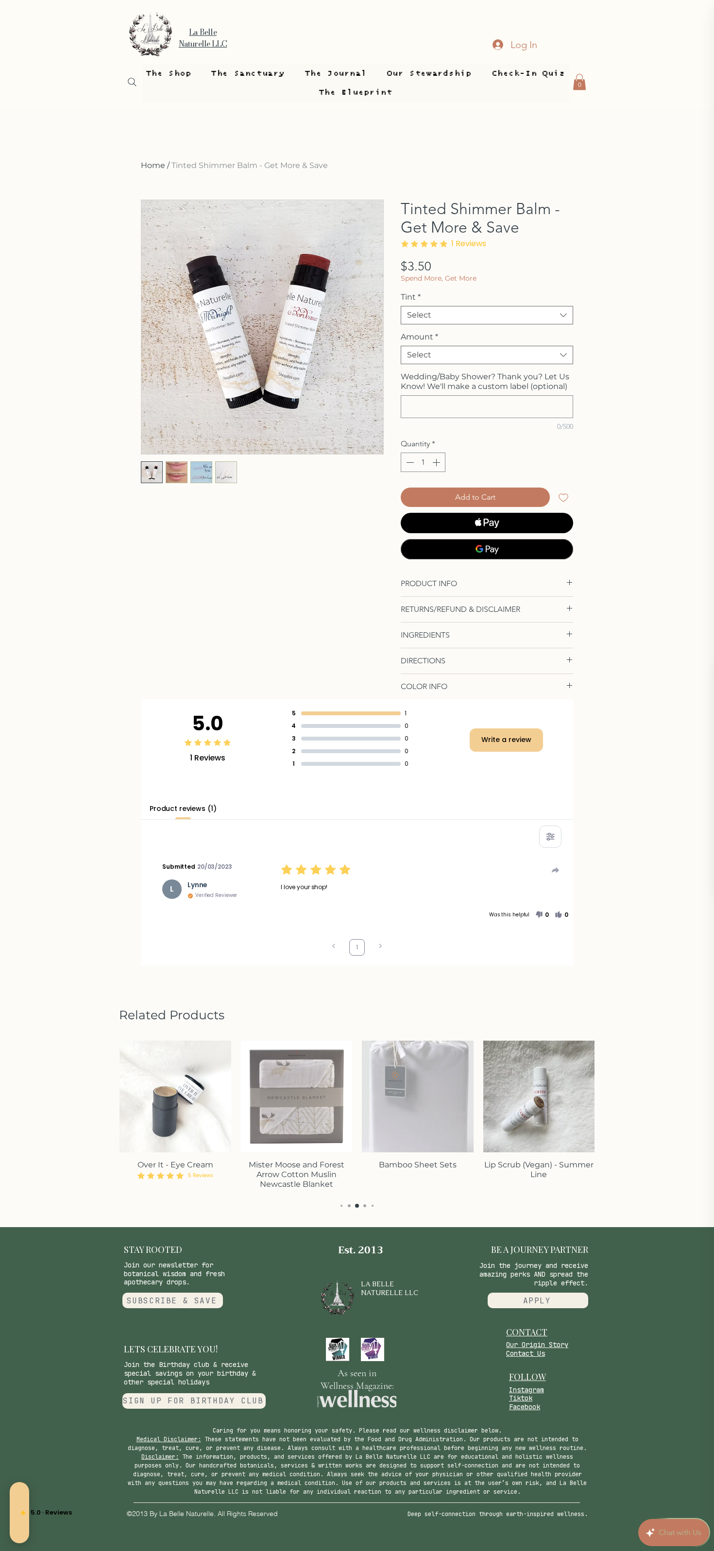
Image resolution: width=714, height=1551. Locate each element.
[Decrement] (409, 462)
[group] (357, 1116)
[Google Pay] (487, 549)
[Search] (132, 82)
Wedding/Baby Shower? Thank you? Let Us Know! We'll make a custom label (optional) (485, 381)
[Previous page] (333, 947)
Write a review (506, 739)
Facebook (524, 1406)
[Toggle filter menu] (550, 837)
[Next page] (380, 947)
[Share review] (555, 870)
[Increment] (437, 462)
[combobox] (487, 315)
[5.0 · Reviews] (19, 1512)
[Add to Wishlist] (563, 497)
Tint (411, 297)
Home (153, 165)
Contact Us (525, 1353)
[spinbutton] (423, 462)
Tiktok (520, 1398)
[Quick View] (175, 1096)
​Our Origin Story (537, 1344)
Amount (419, 336)
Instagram (526, 1389)
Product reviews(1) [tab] (183, 808)
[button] (168, 73)
